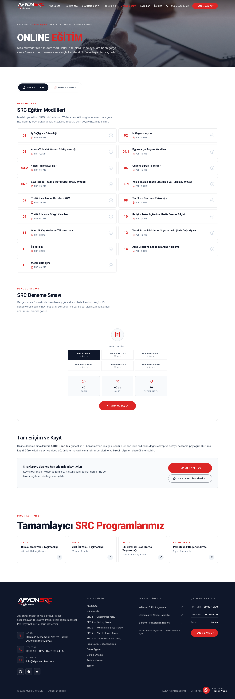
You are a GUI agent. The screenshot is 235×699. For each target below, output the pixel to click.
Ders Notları (35, 87)
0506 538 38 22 (180, 6)
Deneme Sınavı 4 (84, 365)
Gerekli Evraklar (95, 654)
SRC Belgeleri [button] (89, 5)
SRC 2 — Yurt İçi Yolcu (99, 622)
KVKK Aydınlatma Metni (174, 691)
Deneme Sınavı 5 (117, 365)
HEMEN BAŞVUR (205, 6)
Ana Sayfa (54, 5)
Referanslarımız (95, 660)
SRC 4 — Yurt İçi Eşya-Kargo (102, 633)
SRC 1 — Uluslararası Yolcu (101, 616)
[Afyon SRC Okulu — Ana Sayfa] (30, 6)
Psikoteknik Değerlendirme (101, 644)
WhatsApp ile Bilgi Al (192, 478)
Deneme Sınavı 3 (151, 354)
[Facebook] (28, 671)
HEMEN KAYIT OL (190, 468)
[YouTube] (37, 671)
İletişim (158, 5)
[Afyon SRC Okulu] (35, 602)
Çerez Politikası (198, 691)
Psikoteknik (110, 5)
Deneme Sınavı (67, 87)
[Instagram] (20, 671)
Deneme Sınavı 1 (84, 354)
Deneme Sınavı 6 (151, 365)
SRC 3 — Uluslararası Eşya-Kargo (105, 627)
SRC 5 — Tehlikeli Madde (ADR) (104, 638)
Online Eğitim (128, 5)
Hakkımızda (71, 5)
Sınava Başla (119, 405)
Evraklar (145, 5)
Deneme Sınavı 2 (117, 354)
